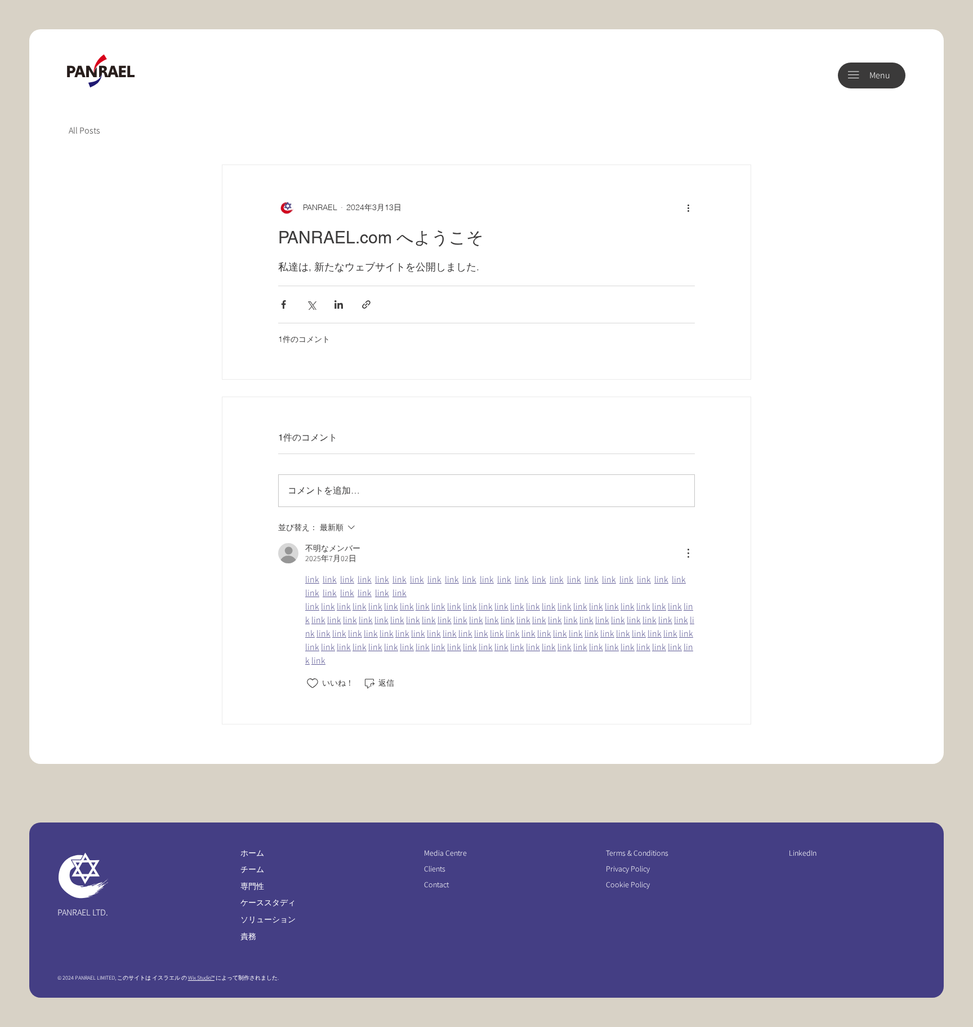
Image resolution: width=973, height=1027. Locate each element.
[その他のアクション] (688, 208)
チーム (252, 869)
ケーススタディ (268, 902)
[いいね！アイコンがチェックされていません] (312, 683)
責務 (248, 936)
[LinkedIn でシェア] (338, 304)
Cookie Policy (628, 884)
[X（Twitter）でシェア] (311, 304)
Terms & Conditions (638, 853)
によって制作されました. (247, 977)
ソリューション (268, 919)
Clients (434, 869)
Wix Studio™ (201, 977)
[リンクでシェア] (366, 304)
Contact (436, 884)
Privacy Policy (628, 869)
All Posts (84, 130)
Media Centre (445, 853)
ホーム (252, 853)
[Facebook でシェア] (283, 304)
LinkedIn (802, 853)
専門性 (252, 886)
